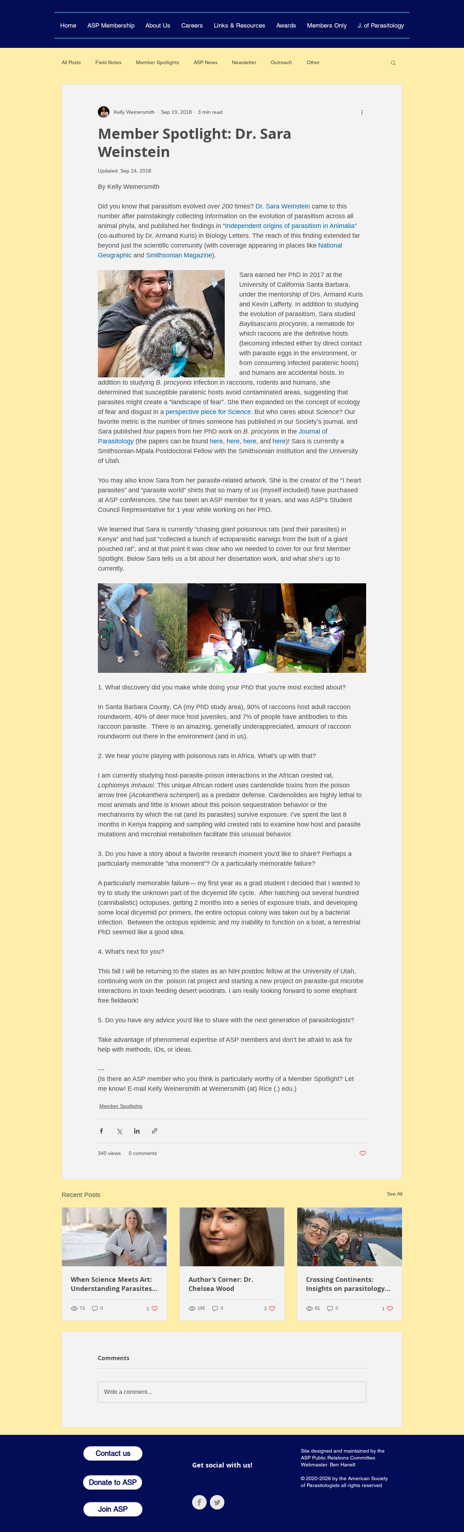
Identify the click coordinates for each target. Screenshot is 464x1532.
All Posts (71, 62)
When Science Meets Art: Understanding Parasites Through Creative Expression (111, 1284)
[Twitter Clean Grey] (217, 1502)
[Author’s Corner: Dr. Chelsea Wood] (232, 1237)
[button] (158, 25)
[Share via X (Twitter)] (119, 1130)
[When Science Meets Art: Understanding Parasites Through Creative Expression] (114, 1237)
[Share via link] (154, 1130)
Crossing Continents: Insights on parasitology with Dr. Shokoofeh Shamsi (345, 1284)
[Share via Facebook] (101, 1130)
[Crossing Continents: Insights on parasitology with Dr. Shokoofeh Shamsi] (349, 1237)
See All (394, 1194)
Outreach (281, 62)
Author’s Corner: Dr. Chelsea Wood (220, 1284)
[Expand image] (142, 628)
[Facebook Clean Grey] (199, 1502)
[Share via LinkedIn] (136, 1130)
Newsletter (244, 62)
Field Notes (108, 62)
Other (313, 62)
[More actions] (361, 112)
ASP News (206, 62)
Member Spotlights (157, 62)
